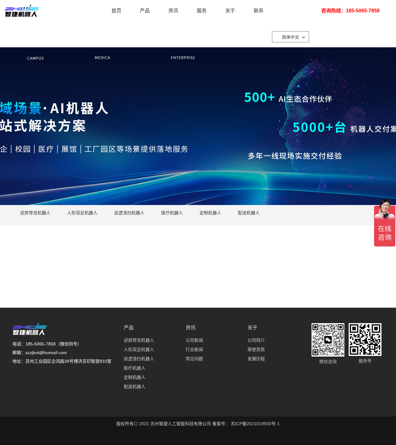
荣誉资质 (256, 349)
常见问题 (194, 358)
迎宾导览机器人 (35, 212)
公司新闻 (194, 340)
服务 (202, 10)
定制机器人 (210, 212)
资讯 (173, 10)
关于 (230, 10)
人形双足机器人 (82, 212)
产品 (145, 10)
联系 (259, 10)
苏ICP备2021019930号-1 (255, 423)
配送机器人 (249, 212)
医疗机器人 (172, 212)
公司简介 (256, 340)
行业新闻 (194, 349)
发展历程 (256, 358)
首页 (116, 10)
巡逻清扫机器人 (129, 212)
